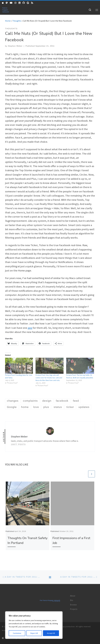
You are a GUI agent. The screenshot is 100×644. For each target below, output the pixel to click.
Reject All (34, 633)
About (72, 596)
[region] (34, 625)
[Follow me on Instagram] (15, 3)
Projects (73, 609)
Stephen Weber (15, 46)
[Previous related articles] (84, 474)
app (30, 328)
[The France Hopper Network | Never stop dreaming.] (5, 9)
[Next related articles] (91, 474)
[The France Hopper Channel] (11, 3)
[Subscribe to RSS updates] (32, 3)
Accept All (51, 633)
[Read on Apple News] (3, 3)
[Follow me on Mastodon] (7, 3)
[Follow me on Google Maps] (28, 3)
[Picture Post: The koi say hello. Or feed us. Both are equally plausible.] (80, 366)
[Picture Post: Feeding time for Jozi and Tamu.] (19, 366)
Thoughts (16, 20)
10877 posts (18, 444)
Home (8, 20)
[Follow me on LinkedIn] (19, 3)
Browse (73, 604)
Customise (17, 633)
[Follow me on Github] (24, 3)
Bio (71, 600)
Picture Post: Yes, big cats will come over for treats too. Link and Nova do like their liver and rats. (49, 377)
